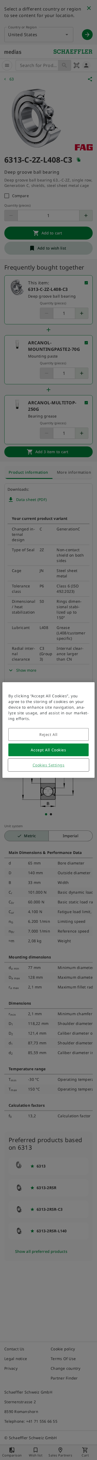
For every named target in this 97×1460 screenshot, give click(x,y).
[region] (48, 730)
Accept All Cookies (48, 749)
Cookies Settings (49, 765)
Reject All (48, 734)
